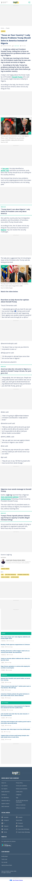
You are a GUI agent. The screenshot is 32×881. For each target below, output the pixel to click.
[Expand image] (30, 118)
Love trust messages (10, 574)
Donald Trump (17, 77)
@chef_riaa (5, 170)
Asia (2, 731)
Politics (2, 646)
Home (2, 28)
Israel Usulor (16, 45)
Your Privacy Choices (18, 880)
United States (6, 499)
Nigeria (3, 230)
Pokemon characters (23, 574)
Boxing (2, 739)
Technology (3, 710)
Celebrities (3, 640)
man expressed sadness (10, 497)
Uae (2, 574)
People (7, 28)
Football (3, 670)
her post (6, 168)
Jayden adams (14, 577)
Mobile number (5, 577)
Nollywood (3, 654)
